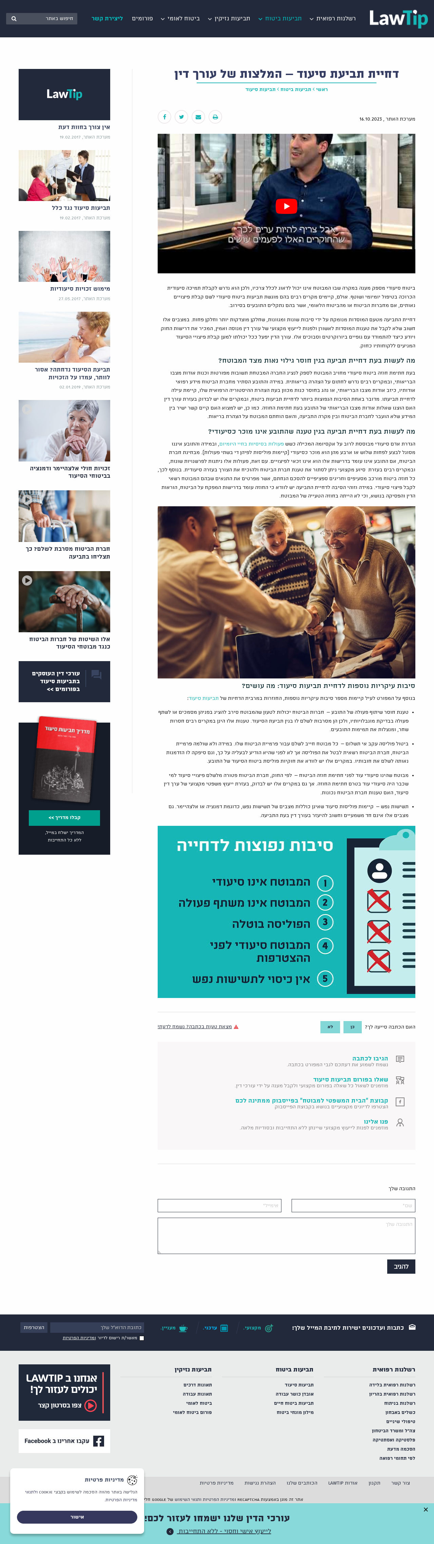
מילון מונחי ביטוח (295, 1413)
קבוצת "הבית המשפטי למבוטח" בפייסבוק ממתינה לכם (311, 1101)
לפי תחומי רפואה (397, 1458)
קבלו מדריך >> (64, 818)
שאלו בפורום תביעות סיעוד (350, 1080)
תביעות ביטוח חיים (294, 1403)
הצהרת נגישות (260, 1483)
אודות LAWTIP (343, 1483)
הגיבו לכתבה (370, 1059)
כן (353, 1027)
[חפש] (13, 18)
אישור (77, 1517)
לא (330, 1027)
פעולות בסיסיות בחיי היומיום (251, 444)
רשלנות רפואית (394, 1370)
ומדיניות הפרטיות (79, 1338)
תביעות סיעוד (260, 90)
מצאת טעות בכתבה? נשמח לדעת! (195, 1027)
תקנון (374, 1483)
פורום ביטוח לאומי (192, 1413)
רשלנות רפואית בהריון (392, 1394)
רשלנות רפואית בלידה (392, 1385)
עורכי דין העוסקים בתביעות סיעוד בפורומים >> (56, 681)
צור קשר (400, 1483)
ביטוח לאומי (199, 1403)
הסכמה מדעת (401, 1449)
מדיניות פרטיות (217, 1483)
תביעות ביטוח (295, 90)
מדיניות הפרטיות (219, 1500)
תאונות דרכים (197, 1385)
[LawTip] (399, 19)
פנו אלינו (376, 1122)
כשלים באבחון (400, 1413)
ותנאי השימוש (188, 1500)
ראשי (322, 90)
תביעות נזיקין (193, 1370)
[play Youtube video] (286, 206)
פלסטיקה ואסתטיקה (394, 1440)
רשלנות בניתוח (399, 1403)
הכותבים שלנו (302, 1483)
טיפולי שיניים (400, 1422)
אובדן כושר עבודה (295, 1394)
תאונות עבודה (197, 1394)
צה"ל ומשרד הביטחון (393, 1431)
